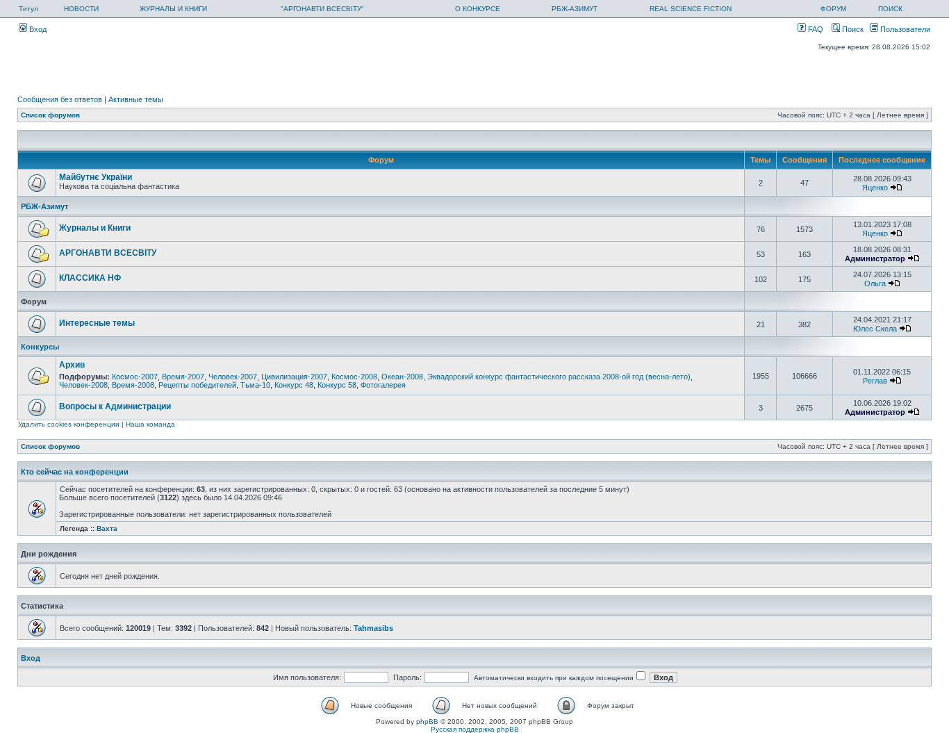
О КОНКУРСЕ (477, 9)
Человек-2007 (232, 376)
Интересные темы (97, 323)
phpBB (427, 721)
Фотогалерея (383, 385)
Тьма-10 (255, 385)
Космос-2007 (135, 376)
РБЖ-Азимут (44, 206)
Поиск (852, 29)
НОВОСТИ (81, 9)
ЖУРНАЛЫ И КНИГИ (173, 9)
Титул (28, 9)
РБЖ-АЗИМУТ (574, 9)
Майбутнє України (95, 177)
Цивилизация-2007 (294, 376)
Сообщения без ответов (59, 99)
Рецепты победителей (197, 385)
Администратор (875, 258)
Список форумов (50, 115)
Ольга (875, 283)
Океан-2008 (402, 376)
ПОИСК (890, 9)
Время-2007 (183, 376)
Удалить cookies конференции (68, 424)
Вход (37, 29)
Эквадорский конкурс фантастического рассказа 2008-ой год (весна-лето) (559, 376)
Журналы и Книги (95, 228)
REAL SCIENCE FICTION (691, 9)
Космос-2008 (354, 376)
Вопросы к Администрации (115, 406)
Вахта (107, 528)
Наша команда (150, 424)
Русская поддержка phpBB (475, 729)
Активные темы (135, 99)
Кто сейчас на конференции (75, 472)
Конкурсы (40, 347)
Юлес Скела (875, 328)
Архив (72, 365)
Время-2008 (133, 385)
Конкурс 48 (293, 385)
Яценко (875, 187)
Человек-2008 (83, 385)
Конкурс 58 (336, 385)
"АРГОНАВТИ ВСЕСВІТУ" (322, 9)
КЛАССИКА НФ (90, 278)
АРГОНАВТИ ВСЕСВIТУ (107, 253)
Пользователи (904, 29)
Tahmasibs (373, 628)
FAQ (814, 29)
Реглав (875, 381)
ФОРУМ (833, 9)
